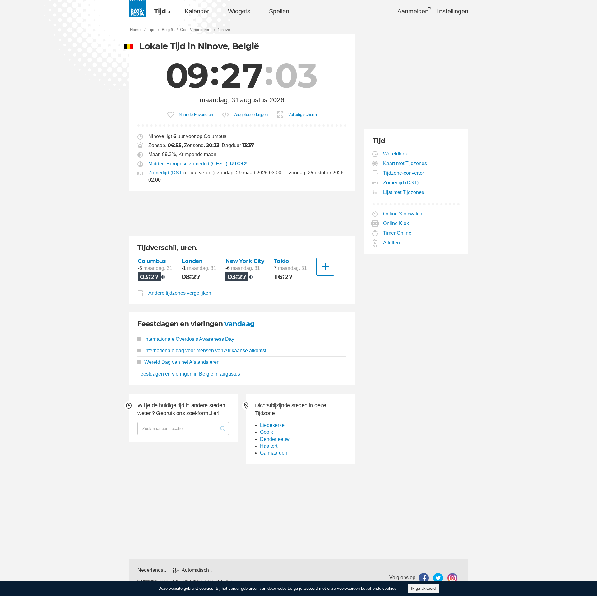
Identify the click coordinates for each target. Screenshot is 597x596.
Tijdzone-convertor (403, 173)
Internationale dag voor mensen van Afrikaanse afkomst (205, 350)
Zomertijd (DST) (166, 172)
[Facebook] (424, 578)
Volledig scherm (302, 114)
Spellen (279, 11)
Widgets (239, 11)
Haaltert (268, 446)
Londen (192, 261)
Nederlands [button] (150, 570)
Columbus (152, 261)
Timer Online (397, 233)
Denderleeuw (275, 439)
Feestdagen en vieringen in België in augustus (188, 374)
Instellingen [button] (452, 11)
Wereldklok (395, 153)
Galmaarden (273, 452)
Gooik (266, 432)
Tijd (160, 11)
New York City (245, 261)
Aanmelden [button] (412, 11)
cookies (206, 588)
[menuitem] (161, 11)
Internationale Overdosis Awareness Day (189, 339)
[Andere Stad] (325, 267)
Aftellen (391, 242)
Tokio (281, 261)
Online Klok (396, 223)
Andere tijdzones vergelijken (179, 293)
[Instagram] (452, 578)
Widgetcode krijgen (251, 114)
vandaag (239, 324)
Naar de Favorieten (196, 114)
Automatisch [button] (195, 570)
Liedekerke (272, 425)
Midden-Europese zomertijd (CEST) (187, 163)
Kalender (197, 11)
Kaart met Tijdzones (405, 163)
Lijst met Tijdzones (403, 192)
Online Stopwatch (402, 213)
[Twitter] (438, 578)
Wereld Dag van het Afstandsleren (182, 362)
